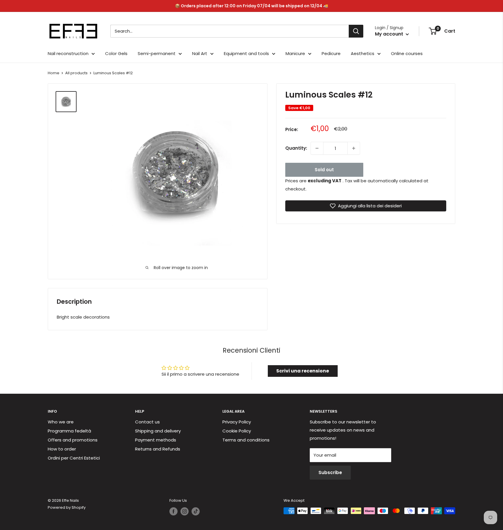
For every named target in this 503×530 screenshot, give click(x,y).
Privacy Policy (236, 422)
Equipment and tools (246, 53)
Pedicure (331, 53)
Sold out (324, 170)
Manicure (295, 53)
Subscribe (330, 472)
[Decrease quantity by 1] (317, 148)
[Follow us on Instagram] (184, 511)
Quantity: (296, 148)
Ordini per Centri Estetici (74, 458)
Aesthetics (362, 53)
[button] (365, 205)
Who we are (61, 422)
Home (53, 73)
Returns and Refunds (157, 449)
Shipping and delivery (158, 431)
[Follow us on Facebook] (173, 511)
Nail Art (199, 53)
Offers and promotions (73, 440)
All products (76, 73)
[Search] (356, 31)
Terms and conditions (246, 440)
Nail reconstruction (68, 53)
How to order (62, 449)
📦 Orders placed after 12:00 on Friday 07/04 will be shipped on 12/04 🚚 (251, 6)
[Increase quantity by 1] (354, 148)
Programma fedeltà (69, 431)
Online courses (407, 53)
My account (389, 34)
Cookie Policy (236, 431)
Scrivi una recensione (302, 371)
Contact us (147, 422)
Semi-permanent (157, 53)
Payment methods (155, 440)
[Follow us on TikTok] (196, 511)
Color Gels (116, 53)
